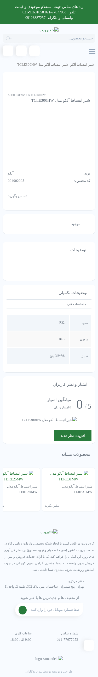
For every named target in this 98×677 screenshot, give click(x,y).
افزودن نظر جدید (73, 436)
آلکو (11, 173)
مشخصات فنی (76, 304)
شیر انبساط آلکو (82, 64)
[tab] (76, 304)
